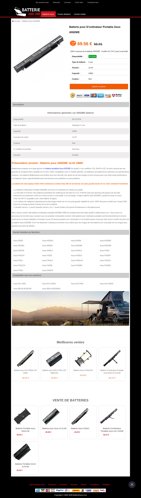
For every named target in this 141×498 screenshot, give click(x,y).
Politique (106, 485)
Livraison (67, 2)
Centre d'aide (80, 14)
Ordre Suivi (79, 2)
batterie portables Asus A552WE (58, 168)
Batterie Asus (48, 14)
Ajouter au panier (99, 86)
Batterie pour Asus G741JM (54, 428)
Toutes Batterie (64, 14)
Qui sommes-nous (42, 2)
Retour (84, 485)
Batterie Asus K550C (80, 428)
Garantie (74, 485)
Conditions (94, 485)
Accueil (17, 21)
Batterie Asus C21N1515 (83, 370)
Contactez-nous (92, 2)
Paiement (56, 2)
